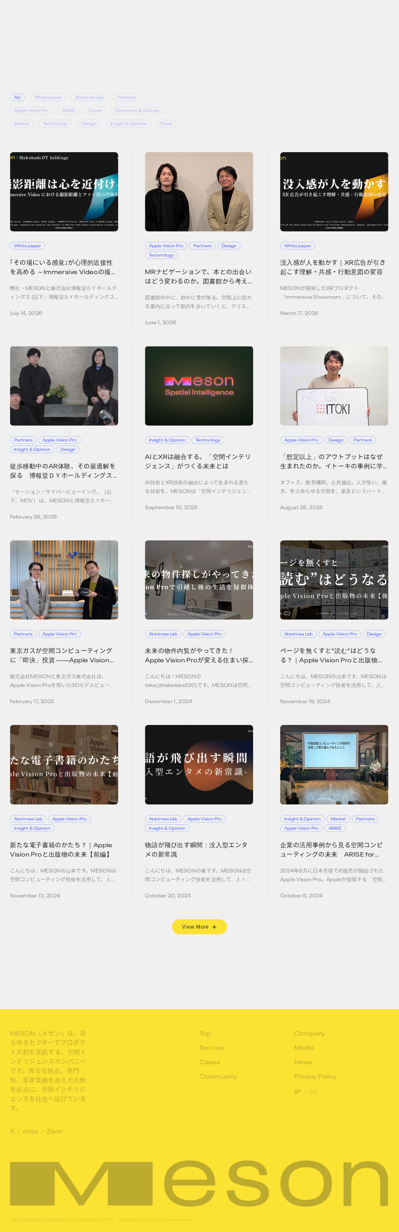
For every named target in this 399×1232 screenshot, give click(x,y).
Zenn (54, 1130)
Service (212, 1046)
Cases (210, 1061)
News (303, 1061)
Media (304, 1046)
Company (310, 1032)
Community (219, 1075)
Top (205, 1032)
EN (313, 1091)
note (30, 1130)
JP (297, 1091)
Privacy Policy (315, 1075)
